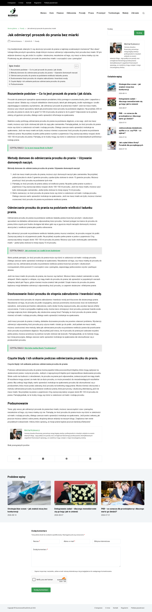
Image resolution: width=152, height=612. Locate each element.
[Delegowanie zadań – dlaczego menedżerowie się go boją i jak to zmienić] (111, 102)
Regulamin (37, 3)
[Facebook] (19, 459)
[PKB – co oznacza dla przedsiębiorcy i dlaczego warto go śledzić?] (111, 116)
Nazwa (36, 541)
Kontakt (28, 3)
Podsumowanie (17, 84)
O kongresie (12, 3)
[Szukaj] (143, 13)
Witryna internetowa (102, 541)
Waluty (125, 13)
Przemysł (101, 13)
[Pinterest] (66, 459)
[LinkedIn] (90, 459)
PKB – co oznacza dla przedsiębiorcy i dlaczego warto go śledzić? (130, 116)
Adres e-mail (69, 541)
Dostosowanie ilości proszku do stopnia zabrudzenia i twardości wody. (39, 78)
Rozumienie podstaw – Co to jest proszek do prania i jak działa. (36, 70)
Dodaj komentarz (40, 549)
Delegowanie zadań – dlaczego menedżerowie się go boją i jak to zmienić (130, 101)
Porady (82, 13)
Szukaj (110, 29)
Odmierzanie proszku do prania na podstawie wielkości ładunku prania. (39, 76)
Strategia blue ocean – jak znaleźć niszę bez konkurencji (130, 87)
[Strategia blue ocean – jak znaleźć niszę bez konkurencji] (111, 87)
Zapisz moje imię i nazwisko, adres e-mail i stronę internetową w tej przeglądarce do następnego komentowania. (73, 571)
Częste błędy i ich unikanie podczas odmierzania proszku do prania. (38, 81)
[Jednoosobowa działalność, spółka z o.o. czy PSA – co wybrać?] (111, 131)
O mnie (21, 3)
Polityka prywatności (51, 3)
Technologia (113, 13)
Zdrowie (135, 13)
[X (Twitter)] (43, 459)
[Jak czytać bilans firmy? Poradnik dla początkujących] (111, 145)
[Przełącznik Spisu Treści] (75, 66)
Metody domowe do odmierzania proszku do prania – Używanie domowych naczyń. (44, 73)
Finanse (60, 13)
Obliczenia (71, 13)
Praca (91, 13)
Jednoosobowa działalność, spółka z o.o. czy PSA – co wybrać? (130, 130)
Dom (52, 13)
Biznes (43, 13)
